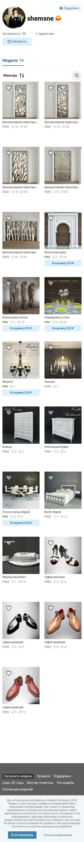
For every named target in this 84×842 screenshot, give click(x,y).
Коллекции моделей (17, 789)
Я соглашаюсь (22, 835)
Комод (7, 446)
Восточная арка (55, 252)
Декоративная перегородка (20, 122)
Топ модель (65, 783)
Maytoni (7, 381)
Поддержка (62, 776)
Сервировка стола (56, 317)
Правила (43, 776)
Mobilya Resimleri (14, 577)
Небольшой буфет (56, 446)
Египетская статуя (15, 317)
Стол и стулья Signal (16, 512)
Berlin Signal (52, 512)
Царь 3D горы (13, 783)
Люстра (49, 381)
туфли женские (54, 577)
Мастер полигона (40, 783)
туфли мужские (12, 642)
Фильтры (10, 75)
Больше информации (58, 835)
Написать (19, 41)
